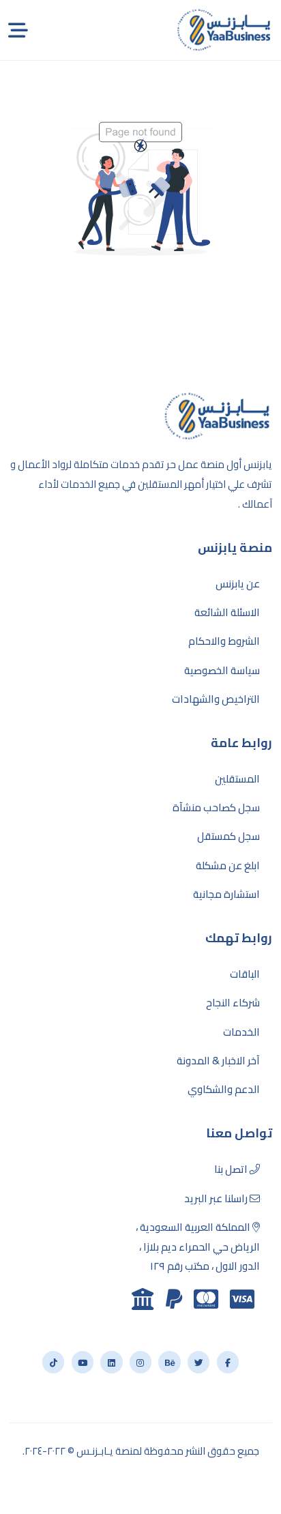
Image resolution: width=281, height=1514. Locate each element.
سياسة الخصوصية (222, 670)
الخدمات (241, 1032)
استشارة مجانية (226, 894)
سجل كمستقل (228, 836)
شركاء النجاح (233, 1003)
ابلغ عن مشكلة (228, 865)
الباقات (245, 974)
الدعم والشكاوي (224, 1089)
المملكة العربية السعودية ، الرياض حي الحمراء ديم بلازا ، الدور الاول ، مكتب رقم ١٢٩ (198, 1247)
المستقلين (237, 779)
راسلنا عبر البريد (217, 1198)
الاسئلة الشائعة (227, 612)
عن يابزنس (238, 584)
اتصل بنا (232, 1169)
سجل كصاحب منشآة (216, 807)
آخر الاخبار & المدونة (218, 1061)
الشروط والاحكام (224, 641)
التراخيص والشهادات (216, 699)
